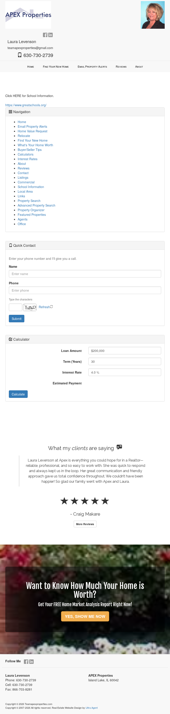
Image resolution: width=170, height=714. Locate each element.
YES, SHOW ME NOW (85, 616)
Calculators (25, 154)
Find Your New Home (33, 140)
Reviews (23, 168)
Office (22, 224)
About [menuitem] (139, 66)
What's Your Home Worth (35, 145)
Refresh (44, 307)
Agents (22, 219)
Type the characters (20, 299)
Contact (23, 173)
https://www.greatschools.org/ (25, 105)
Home (22, 122)
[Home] (28, 14)
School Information (31, 186)
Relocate (24, 135)
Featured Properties (32, 214)
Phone (14, 283)
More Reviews (85, 524)
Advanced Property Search (36, 205)
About (22, 163)
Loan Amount (71, 350)
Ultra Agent (92, 707)
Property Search (29, 200)
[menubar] (85, 66)
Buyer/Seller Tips (30, 149)
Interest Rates (27, 159)
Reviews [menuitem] (121, 66)
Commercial (26, 182)
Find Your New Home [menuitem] (56, 66)
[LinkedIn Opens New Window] (50, 34)
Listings (23, 177)
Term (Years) (72, 361)
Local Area (25, 191)
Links (21, 196)
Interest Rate (72, 372)
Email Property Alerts (32, 126)
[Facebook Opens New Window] (45, 34)
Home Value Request (32, 131)
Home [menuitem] (30, 66)
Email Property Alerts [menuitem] (92, 66)
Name (13, 266)
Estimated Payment (67, 383)
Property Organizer (31, 210)
